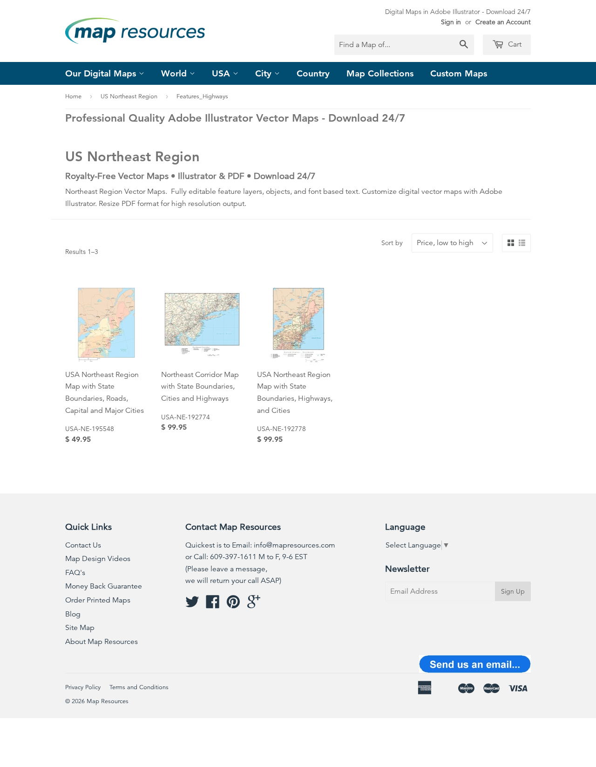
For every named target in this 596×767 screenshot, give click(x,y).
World (175, 73)
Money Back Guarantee (103, 586)
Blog (73, 614)
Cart (514, 44)
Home (73, 96)
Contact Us (83, 545)
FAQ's (75, 572)
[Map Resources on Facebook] (213, 604)
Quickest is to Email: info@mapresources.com (260, 545)
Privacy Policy (83, 687)
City (264, 73)
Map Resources (108, 701)
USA (222, 73)
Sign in (451, 22)
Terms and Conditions (139, 687)
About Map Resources (101, 641)
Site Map (80, 627)
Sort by (392, 243)
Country (313, 73)
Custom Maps (458, 73)
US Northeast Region (129, 96)
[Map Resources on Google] (254, 604)
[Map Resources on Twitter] (192, 604)
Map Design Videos (97, 558)
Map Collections (379, 73)
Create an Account (503, 22)
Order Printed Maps (97, 600)
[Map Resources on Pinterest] (233, 604)
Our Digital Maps (102, 73)
